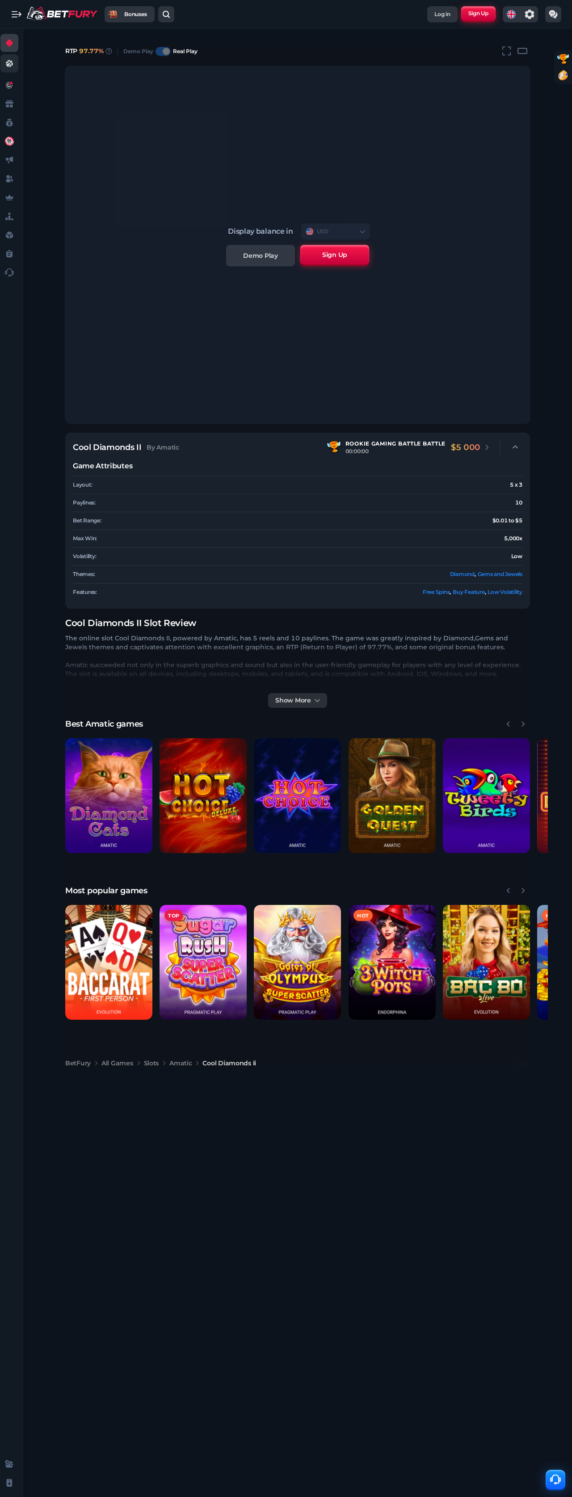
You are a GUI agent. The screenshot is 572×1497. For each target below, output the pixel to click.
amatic (180, 1063)
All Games (117, 1063)
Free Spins (436, 592)
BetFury (78, 1063)
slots (151, 1063)
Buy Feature (468, 592)
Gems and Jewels (500, 574)
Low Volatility (505, 592)
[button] (108, 795)
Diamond (462, 574)
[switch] (163, 51)
